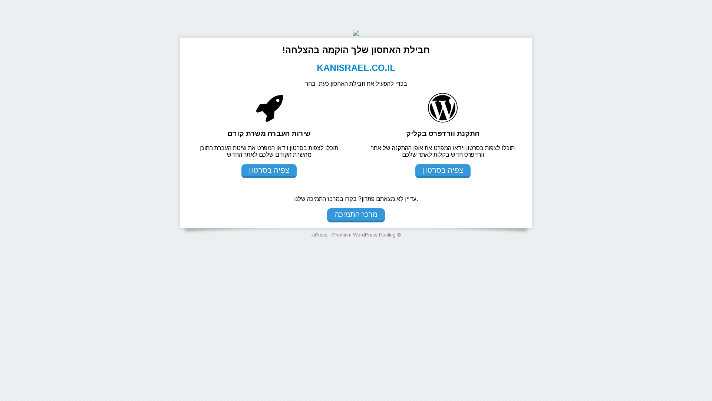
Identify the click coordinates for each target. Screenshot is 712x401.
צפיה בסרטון (443, 170)
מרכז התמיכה (356, 214)
